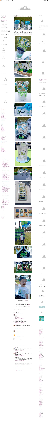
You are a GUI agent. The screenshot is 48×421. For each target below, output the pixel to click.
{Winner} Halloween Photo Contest (6, 188)
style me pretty (2, 128)
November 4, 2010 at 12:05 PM (19, 350)
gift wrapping (40, 390)
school (40, 397)
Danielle (16, 352)
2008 (2, 218)
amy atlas (40, 364)
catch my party (2, 111)
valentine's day (41, 400)
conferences (40, 404)
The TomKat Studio (26, 300)
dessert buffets (40, 369)
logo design (40, 394)
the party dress (2, 131)
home (40, 391)
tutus (39, 378)
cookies (40, 353)
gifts (39, 366)
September (3, 207)
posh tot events (2, 126)
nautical (40, 409)
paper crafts (40, 335)
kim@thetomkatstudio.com (4, 23)
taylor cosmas (40, 399)
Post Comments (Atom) (19, 370)
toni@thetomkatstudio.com (4, 20)
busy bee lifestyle (2, 139)
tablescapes (40, 413)
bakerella (2, 138)
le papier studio (41, 393)
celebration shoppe (3, 112)
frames (40, 346)
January (3, 216)
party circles (40, 375)
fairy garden (40, 363)
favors (40, 354)
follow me (4, 17)
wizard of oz (40, 417)
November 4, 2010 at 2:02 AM (19, 322)
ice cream (40, 374)
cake (39, 358)
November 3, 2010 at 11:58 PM (19, 318)
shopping (40, 398)
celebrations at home (3, 113)
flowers (40, 351)
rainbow (40, 411)
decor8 (1, 140)
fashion (40, 330)
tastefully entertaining (3, 130)
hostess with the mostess (3, 118)
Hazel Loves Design (17, 317)
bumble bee (40, 402)
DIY (39, 379)
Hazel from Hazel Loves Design (18, 313)
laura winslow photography (4, 141)
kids (39, 334)
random (40, 344)
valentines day (40, 416)
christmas (40, 382)
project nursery (2, 147)
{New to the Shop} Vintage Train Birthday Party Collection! (23, 16)
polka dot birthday (3, 125)
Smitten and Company (24, 301)
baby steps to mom (3, 137)
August (3, 208)
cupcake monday (41, 345)
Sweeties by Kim (24, 302)
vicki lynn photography (3, 151)
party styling (40, 357)
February (3, 215)
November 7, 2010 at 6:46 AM (19, 360)
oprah (40, 410)
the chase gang (2, 149)
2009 (2, 217)
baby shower (40, 341)
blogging (40, 340)
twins (40, 415)
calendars (40, 350)
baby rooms (40, 352)
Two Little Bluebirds (25, 303)
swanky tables (2, 129)
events (40, 389)
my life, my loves (3, 145)
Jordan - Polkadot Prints (17, 320)
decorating (40, 331)
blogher (40, 401)
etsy (39, 327)
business (40, 365)
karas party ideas (2, 119)
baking (40, 338)
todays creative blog (3, 150)
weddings (40, 367)
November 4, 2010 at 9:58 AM (19, 345)
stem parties (2, 127)
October (3, 206)
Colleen (16, 324)
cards (39, 362)
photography (40, 328)
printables (40, 333)
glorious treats (2, 116)
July (2, 209)
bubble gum (40, 387)
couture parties (2, 114)
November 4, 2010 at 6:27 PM (19, 355)
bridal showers (41, 381)
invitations (40, 329)
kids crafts (40, 370)
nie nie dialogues (2, 146)
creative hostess (2, 115)
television (40, 414)
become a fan (4, 16)
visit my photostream (4, 18)
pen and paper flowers (3, 123)
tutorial (40, 377)
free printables (40, 332)
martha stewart (41, 356)
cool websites (40, 342)
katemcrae (40, 355)
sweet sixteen (40, 412)
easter (40, 388)
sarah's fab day (2, 148)
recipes (40, 376)
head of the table (2, 117)
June (2, 210)
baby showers (40, 380)
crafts (40, 343)
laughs (40, 392)
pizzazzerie (2, 124)
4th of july (40, 386)
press (39, 339)
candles (40, 403)
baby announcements (41, 368)
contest (40, 405)
